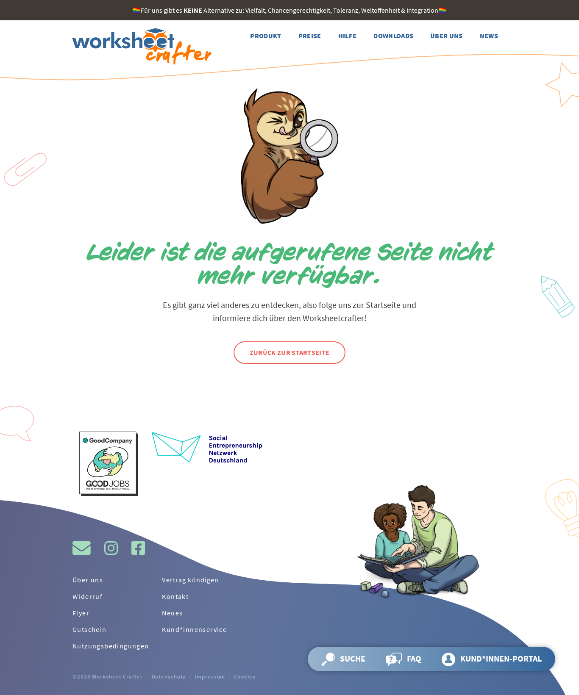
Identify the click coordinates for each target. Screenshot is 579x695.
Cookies (244, 676)
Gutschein (89, 629)
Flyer (80, 613)
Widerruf (87, 596)
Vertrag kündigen (190, 580)
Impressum (210, 676)
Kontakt (175, 596)
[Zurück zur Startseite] (140, 46)
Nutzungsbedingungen (110, 646)
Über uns (87, 580)
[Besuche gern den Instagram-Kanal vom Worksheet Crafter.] (111, 548)
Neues (172, 613)
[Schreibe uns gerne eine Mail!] (81, 548)
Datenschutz (169, 676)
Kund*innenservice (194, 629)
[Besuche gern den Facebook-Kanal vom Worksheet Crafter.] (138, 548)
